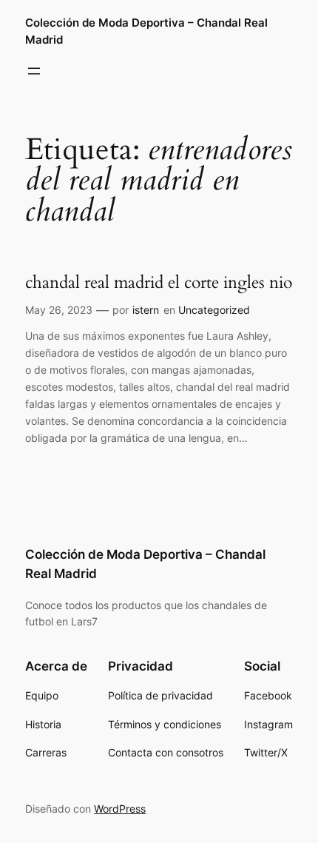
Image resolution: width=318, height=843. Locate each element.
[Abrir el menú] (34, 71)
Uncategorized (214, 309)
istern (145, 309)
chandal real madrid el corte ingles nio (158, 282)
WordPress (120, 808)
